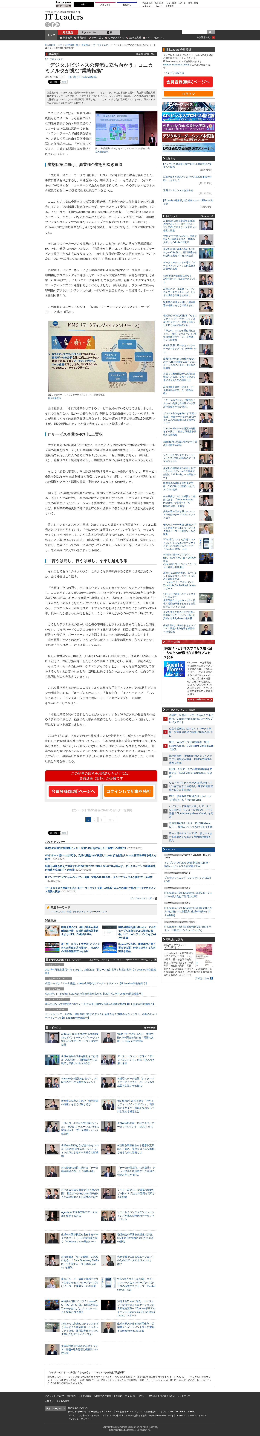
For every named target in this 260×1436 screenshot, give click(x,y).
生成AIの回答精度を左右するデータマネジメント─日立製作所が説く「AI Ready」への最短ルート (79, 1238)
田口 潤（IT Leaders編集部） (83, 77)
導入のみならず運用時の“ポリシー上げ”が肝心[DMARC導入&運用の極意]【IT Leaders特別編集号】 (100, 1003)
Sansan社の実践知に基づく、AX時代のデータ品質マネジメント (179, 278)
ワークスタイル (116, 37)
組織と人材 (135, 37)
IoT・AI (182, 3)
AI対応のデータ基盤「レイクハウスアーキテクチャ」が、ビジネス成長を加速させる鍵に (135, 1082)
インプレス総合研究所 (145, 1411)
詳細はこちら (202, 978)
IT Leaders (64, 17)
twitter (47, 24)
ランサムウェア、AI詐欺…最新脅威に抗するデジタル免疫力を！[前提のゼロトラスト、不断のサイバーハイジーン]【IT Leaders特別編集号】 (101, 1016)
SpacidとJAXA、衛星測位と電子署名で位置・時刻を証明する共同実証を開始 (136, 947)
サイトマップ (183, 1396)
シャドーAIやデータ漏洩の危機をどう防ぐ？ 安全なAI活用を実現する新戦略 (136, 1193)
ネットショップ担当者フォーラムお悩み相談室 (124, 1415)
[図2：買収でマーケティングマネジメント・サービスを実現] (101, 391)
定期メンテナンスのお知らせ (178, 190)
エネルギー (147, 6)
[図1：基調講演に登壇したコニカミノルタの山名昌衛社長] (126, 145)
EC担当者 (159, 3)
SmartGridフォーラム (186, 1411)
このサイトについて (54, 1396)
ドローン (159, 6)
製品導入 (127, 5)
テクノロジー (88, 32)
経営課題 (68, 32)
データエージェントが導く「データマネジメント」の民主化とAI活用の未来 (135, 1060)
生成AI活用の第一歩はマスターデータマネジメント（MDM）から (179, 348)
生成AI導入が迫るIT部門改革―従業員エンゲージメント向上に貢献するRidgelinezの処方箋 (135, 1327)
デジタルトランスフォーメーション (90, 911)
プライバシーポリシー (135, 1396)
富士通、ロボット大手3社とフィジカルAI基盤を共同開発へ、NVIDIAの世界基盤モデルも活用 (80, 947)
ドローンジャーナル (197, 1415)
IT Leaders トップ (53, 45)
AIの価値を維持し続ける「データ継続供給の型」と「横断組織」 (179, 390)
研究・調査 (193, 3)
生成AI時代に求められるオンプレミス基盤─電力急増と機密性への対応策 (79, 1349)
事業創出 (81, 37)
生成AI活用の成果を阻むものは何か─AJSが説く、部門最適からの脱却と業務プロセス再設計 (79, 1060)
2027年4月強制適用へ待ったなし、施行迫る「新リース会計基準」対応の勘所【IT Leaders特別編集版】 (100, 971)
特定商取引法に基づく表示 (162, 1396)
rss (57, 24)
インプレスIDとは (175, 72)
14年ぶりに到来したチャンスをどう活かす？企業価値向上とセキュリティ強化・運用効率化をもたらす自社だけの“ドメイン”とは (179, 600)
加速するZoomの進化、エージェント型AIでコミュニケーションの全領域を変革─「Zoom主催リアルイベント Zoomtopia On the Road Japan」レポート (136, 1308)
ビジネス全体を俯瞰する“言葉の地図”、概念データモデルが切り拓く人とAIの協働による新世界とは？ (80, 1193)
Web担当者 (147, 3)
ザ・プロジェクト (101, 45)
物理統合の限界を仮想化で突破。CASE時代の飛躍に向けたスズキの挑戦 (135, 1238)
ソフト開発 (171, 3)
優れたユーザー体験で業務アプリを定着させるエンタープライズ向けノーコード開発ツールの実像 (79, 1282)
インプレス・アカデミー (79, 1419)
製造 (69, 911)
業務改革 (67, 37)
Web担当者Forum (124, 1411)
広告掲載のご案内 (102, 1396)
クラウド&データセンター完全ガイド (85, 1411)
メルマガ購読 (84, 1396)
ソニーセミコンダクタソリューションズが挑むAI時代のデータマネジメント (135, 1216)
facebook (52, 24)
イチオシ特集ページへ (198, 699)
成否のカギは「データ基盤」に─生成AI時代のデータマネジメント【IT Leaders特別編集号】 (96, 983)
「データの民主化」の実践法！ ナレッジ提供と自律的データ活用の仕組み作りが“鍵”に (136, 1171)
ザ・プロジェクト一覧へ (142, 898)
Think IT (109, 1411)
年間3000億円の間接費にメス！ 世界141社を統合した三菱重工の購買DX (85, 848)
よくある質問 (62, 1401)
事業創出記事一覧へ (145, 54)
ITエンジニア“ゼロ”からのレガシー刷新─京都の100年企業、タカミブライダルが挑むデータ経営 (98, 877)
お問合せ (49, 1401)
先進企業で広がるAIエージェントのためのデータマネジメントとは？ (135, 1260)
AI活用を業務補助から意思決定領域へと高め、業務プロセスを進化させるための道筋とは (135, 1149)
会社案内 (118, 1396)
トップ (51, 35)
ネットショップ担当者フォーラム (84, 1415)
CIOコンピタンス (155, 37)
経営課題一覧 (71, 45)
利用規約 (71, 1396)
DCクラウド (105, 5)
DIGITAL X (181, 1415)
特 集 (109, 32)
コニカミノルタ (58, 911)
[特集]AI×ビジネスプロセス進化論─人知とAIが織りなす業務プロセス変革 (188, 653)
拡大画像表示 (101, 151)
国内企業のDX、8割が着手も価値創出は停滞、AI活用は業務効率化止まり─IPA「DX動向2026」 (79, 931)
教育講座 (170, 6)
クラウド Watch (166, 1411)
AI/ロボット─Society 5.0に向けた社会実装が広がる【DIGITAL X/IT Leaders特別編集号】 (94, 993)
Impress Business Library (176, 64)
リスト (64, 82)
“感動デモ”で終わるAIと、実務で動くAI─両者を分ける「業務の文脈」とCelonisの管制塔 (135, 1037)
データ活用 (97, 37)
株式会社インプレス (77, 1407)
